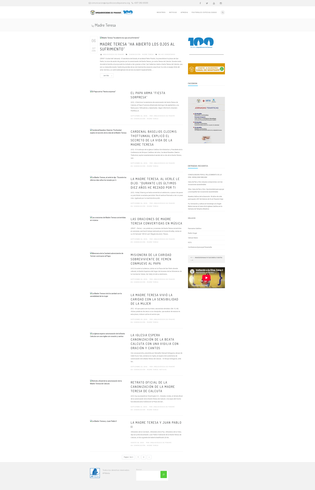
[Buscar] (163, 474)
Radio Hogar (192, 233)
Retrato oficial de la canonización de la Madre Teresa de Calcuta (153, 386)
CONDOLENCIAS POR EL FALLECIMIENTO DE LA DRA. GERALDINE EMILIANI (205, 176)
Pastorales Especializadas (204, 12)
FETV (190, 242)
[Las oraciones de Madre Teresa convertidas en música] (108, 219)
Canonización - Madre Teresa (141, 54)
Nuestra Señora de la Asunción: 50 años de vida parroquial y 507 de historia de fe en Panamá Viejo (205, 198)
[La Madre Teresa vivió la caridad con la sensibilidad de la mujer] (108, 295)
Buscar (139, 469)
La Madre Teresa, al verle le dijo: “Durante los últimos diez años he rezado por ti (155, 183)
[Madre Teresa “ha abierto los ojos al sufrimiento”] (119, 38)
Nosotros (161, 12)
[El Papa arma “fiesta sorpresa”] (103, 91)
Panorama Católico (194, 228)
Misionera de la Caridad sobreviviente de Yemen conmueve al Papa (151, 259)
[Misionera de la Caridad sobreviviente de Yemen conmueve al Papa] (108, 255)
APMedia (184, 12)
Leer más (106, 75)
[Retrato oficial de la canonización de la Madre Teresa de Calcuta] (108, 382)
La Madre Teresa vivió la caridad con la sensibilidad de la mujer (154, 299)
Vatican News (193, 238)
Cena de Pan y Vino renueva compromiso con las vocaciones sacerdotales (205, 183)
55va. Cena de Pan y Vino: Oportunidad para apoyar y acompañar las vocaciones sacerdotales (206, 190)
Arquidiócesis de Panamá (113, 54)
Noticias (173, 12)
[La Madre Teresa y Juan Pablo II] (103, 421)
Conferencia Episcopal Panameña (200, 247)
